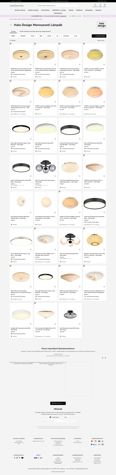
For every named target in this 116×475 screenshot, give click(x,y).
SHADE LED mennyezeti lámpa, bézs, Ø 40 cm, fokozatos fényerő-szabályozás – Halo (21, 69)
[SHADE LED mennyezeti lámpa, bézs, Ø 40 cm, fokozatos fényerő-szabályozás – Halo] (21, 61)
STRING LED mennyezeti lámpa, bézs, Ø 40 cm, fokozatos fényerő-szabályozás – (45, 69)
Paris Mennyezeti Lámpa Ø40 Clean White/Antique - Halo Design (20, 217)
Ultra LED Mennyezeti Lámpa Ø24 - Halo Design (93, 143)
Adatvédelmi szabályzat (58, 461)
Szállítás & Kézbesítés (58, 441)
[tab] (14, 36)
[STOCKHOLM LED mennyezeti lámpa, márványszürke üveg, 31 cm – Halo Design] (21, 98)
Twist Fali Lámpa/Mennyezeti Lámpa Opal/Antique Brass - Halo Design (69, 181)
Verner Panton (97, 459)
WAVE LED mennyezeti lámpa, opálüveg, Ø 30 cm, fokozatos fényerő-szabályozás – (21, 291)
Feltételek (58, 460)
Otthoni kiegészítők (97, 461)
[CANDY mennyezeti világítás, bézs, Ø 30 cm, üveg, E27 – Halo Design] (45, 98)
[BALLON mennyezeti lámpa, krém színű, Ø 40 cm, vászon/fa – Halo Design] (94, 246)
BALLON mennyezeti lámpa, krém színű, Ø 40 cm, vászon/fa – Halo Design (94, 254)
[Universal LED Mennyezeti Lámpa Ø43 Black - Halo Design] (94, 208)
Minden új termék (97, 463)
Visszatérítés (58, 442)
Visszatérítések (58, 443)
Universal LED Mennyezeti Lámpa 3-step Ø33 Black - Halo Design (69, 143)
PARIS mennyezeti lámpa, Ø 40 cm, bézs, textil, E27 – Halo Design (69, 291)
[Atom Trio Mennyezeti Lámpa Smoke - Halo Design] (45, 172)
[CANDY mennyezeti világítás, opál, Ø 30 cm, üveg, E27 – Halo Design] (70, 98)
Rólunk (58, 457)
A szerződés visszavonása (58, 445)
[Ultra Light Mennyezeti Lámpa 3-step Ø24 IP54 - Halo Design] (45, 283)
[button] (30, 64)
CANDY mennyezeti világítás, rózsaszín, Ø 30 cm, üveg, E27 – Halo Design (94, 106)
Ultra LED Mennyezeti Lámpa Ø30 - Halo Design (44, 143)
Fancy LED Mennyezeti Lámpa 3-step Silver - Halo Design (20, 254)
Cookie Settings (78, 459)
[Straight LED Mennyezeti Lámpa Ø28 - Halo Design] (21, 320)
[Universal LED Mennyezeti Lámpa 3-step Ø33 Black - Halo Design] (70, 135)
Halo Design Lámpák (25, 19)
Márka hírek (77, 460)
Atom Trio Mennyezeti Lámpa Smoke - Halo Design (45, 181)
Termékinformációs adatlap (19, 74)
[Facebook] (14, 457)
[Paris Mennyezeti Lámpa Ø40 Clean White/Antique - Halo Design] (21, 208)
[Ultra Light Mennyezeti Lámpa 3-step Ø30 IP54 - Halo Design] (21, 135)
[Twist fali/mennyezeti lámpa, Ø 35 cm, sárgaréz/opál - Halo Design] (45, 208)
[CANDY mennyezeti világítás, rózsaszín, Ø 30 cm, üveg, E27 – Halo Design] (94, 98)
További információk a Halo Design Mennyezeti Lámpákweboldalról (35, 31)
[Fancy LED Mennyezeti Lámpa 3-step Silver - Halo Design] (21, 246)
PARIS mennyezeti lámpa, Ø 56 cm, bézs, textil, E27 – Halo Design (93, 181)
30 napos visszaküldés (77, 442)
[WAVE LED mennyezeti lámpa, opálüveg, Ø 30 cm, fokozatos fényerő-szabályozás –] (21, 283)
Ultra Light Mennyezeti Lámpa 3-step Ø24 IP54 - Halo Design (45, 291)
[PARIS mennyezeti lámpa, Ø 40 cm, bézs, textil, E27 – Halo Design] (70, 283)
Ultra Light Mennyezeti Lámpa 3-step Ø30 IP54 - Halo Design (20, 143)
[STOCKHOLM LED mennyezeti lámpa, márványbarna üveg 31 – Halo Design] (70, 61)
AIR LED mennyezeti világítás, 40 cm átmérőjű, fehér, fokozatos (44, 254)
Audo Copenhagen (97, 457)
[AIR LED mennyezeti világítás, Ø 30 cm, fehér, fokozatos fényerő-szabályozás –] (94, 283)
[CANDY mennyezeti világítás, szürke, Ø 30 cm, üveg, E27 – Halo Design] (70, 208)
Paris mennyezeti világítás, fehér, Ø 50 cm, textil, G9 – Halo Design (45, 328)
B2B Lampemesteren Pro (77, 461)
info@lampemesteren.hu (19, 442)
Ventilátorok (45, 10)
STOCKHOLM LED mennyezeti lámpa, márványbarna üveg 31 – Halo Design (69, 69)
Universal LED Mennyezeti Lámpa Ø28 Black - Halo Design (21, 181)
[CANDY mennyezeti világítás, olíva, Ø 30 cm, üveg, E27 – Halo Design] (94, 61)
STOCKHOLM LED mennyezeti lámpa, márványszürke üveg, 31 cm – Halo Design (20, 106)
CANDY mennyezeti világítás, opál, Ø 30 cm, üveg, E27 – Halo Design (70, 106)
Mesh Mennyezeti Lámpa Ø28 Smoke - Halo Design (70, 328)
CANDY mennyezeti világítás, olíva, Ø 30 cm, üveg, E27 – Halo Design (94, 69)
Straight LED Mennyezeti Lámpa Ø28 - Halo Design (21, 328)
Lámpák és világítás (13, 19)
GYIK (19, 443)
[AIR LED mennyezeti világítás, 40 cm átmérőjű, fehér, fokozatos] (45, 246)
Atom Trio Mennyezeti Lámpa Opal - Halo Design (69, 254)
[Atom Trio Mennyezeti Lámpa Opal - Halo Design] (70, 246)
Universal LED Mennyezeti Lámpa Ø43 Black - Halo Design (94, 217)
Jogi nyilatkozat (58, 459)
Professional (58, 13)
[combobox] (58, 5)
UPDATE (75, 16)
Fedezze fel (63, 16)
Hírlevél (77, 441)
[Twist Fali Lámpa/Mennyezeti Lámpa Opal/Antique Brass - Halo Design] (70, 172)
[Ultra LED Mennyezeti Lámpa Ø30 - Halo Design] (45, 135)
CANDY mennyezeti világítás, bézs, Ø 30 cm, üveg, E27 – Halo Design (45, 106)
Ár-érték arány (97, 460)
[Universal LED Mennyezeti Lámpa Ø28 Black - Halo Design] (21, 172)
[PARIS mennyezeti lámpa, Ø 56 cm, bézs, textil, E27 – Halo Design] (94, 172)
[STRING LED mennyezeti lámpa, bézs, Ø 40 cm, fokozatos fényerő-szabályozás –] (45, 61)
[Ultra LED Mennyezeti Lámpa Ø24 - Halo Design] (94, 135)
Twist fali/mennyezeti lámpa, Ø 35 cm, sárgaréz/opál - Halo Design (45, 217)
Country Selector (58, 463)
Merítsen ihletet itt (57, 403)
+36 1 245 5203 (19, 441)
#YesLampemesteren (78, 457)
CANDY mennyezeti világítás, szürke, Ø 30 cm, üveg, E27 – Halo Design (70, 217)
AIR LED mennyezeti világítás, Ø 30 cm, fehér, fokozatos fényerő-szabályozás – (94, 291)
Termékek (13, 31)
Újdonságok (89, 10)
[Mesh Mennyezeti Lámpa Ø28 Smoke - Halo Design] (70, 320)
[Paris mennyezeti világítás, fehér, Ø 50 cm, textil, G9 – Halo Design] (45, 320)
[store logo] (17, 5)
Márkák (19, 19)
